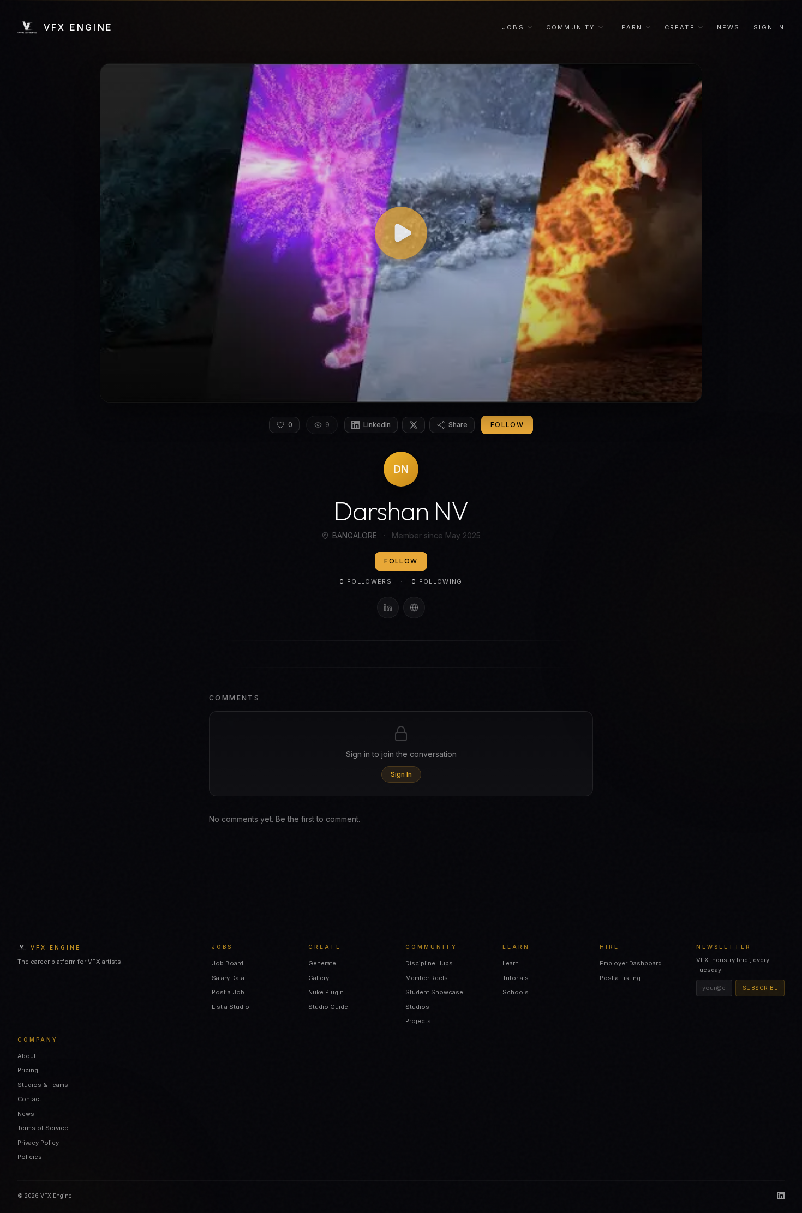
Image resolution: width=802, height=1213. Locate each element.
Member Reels (426, 978)
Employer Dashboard (631, 963)
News (728, 27)
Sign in (769, 27)
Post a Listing (620, 978)
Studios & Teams (42, 1085)
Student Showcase (434, 992)
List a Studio (230, 1007)
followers (365, 581)
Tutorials (515, 978)
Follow (507, 425)
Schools (515, 992)
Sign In (401, 774)
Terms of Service (42, 1128)
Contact (29, 1099)
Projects (418, 1021)
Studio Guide (328, 1007)
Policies (29, 1157)
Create (680, 27)
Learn (630, 27)
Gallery (318, 978)
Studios (417, 1007)
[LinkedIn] (388, 607)
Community (570, 27)
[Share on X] (413, 425)
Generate (322, 963)
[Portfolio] (414, 607)
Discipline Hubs (429, 963)
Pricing (27, 1070)
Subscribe (760, 987)
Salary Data (228, 978)
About (26, 1056)
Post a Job (228, 992)
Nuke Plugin (326, 992)
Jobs (513, 27)
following (437, 581)
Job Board (227, 963)
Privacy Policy (38, 1142)
